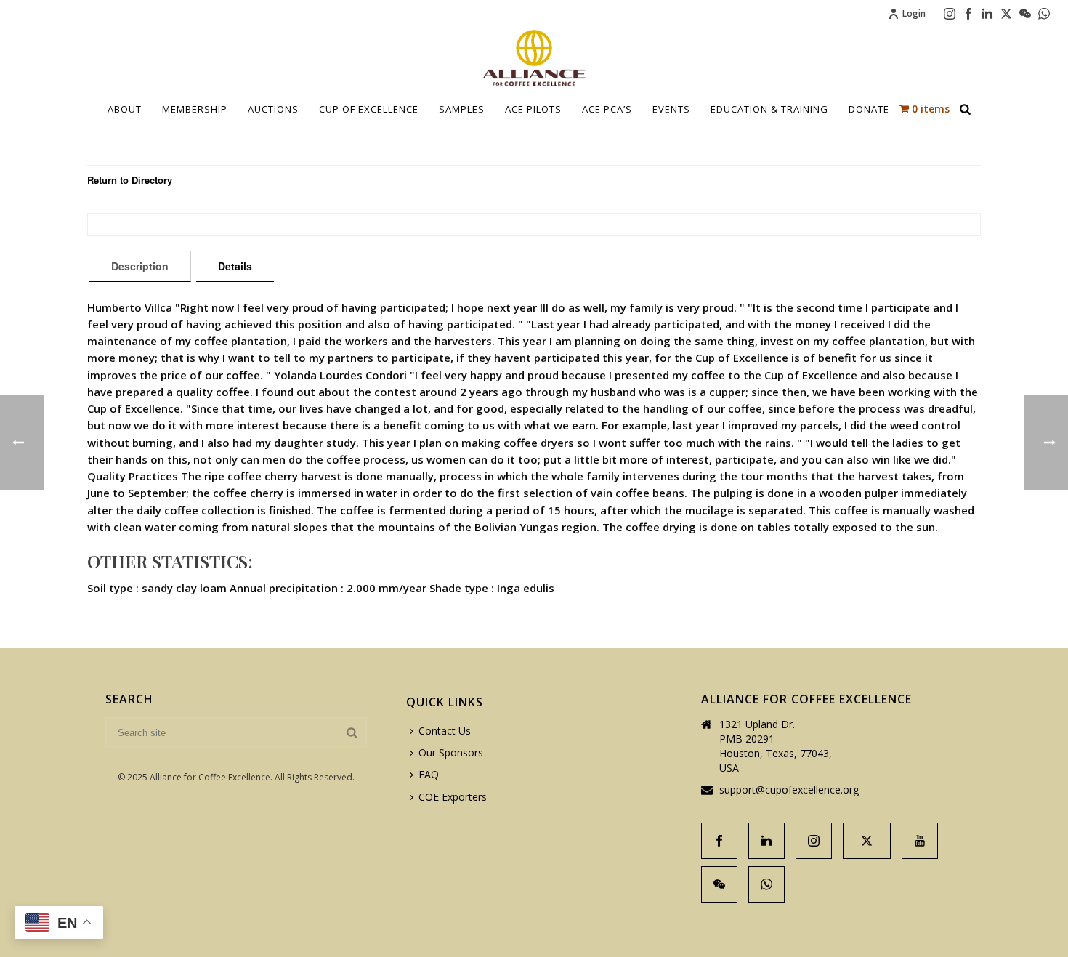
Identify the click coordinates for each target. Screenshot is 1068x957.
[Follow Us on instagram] (814, 841)
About (125, 109)
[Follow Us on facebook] (719, 841)
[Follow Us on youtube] (920, 841)
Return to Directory (129, 180)
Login (914, 13)
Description (140, 266)
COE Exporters (452, 797)
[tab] (140, 266)
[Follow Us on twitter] (867, 841)
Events (671, 109)
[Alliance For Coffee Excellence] (534, 58)
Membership (194, 109)
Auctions (273, 109)
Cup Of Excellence (368, 109)
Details (235, 266)
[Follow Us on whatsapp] (766, 884)
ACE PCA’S (607, 109)
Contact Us (444, 731)
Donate (869, 109)
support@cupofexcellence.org (789, 789)
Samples (462, 109)
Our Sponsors (450, 752)
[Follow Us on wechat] (719, 884)
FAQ (428, 774)
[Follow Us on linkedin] (766, 841)
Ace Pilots (533, 109)
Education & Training (769, 109)
